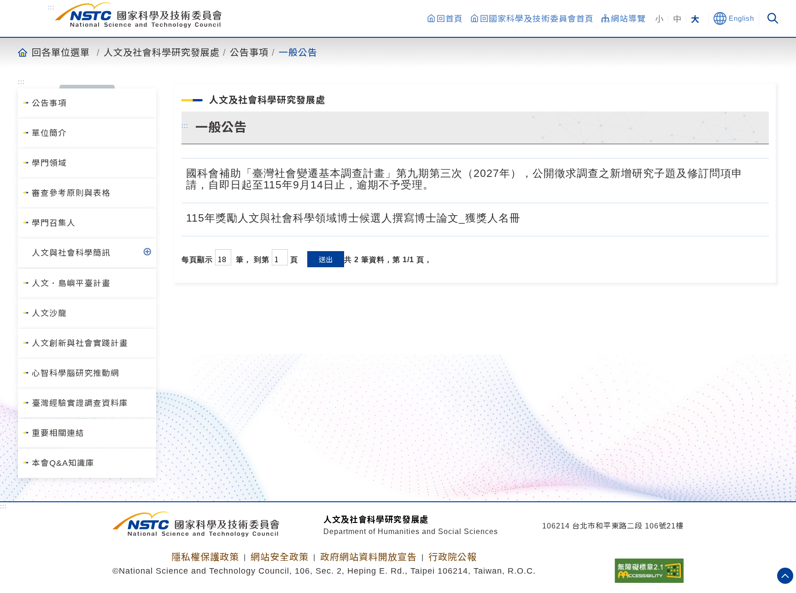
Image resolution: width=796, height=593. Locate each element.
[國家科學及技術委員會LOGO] (138, 15)
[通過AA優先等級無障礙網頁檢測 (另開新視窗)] (649, 567)
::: (51, 7)
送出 (326, 259)
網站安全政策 (280, 557)
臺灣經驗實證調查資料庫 (80, 403)
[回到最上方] (785, 576)
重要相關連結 (58, 433)
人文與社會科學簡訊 (71, 253)
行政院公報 (452, 557)
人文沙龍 (49, 313)
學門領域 (49, 163)
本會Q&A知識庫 (63, 463)
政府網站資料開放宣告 (368, 557)
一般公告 (298, 52)
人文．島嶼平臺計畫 (71, 283)
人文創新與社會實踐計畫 (80, 343)
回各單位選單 (61, 52)
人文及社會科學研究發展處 (162, 52)
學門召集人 (54, 223)
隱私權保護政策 (205, 557)
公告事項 (249, 52)
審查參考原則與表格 (71, 193)
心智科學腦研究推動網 (75, 373)
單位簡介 (49, 133)
